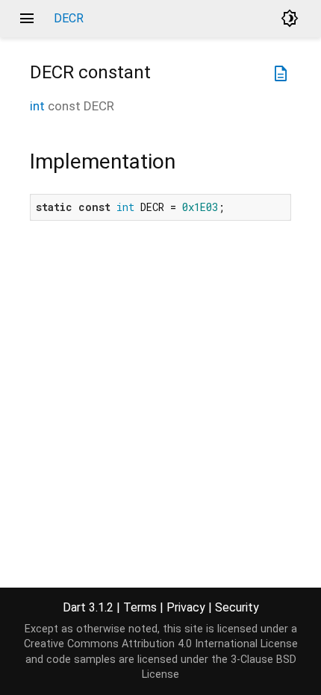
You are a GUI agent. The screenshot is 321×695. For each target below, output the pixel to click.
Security (237, 607)
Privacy (185, 607)
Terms (140, 607)
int (37, 105)
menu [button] (27, 19)
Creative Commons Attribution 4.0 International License (161, 644)
